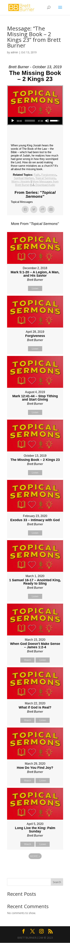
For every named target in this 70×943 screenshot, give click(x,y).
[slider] (30, 121)
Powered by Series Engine (35, 866)
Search (57, 882)
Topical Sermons (45, 178)
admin (14, 52)
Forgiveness (48, 174)
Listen (35, 288)
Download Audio (45, 184)
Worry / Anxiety (20, 181)
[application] (35, 120)
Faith (37, 174)
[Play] (13, 121)
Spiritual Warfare (24, 178)
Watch (27, 660)
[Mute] (47, 121)
